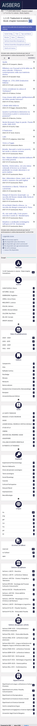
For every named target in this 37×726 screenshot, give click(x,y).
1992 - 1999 (18, 348)
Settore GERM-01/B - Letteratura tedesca (18, 652)
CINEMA (18, 431)
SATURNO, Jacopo (18, 292)
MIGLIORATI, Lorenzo (18, 302)
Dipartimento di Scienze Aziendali (18, 702)
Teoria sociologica (18, 473)
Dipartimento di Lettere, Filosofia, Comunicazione (18, 691)
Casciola (18, 481)
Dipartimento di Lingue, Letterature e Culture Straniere (18, 685)
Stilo (18, 367)
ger (18, 519)
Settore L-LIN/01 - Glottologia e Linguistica (18, 604)
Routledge (18, 374)
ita (18, 512)
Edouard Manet (18, 488)
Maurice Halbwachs (18, 466)
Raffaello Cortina (18, 371)
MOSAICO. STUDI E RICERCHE (18, 417)
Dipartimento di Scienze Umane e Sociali (18, 699)
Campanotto (18, 363)
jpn (18, 530)
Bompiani (18, 392)
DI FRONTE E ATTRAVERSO (18, 446)
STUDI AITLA (18, 427)
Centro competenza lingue (18, 706)
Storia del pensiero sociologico (18, 470)
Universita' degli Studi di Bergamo (18, 713)
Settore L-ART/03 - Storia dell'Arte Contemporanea (18, 594)
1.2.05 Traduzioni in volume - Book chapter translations (18, 272)
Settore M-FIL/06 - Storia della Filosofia (18, 611)
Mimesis (18, 378)
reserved (18, 549)
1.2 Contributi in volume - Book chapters (16, 13)
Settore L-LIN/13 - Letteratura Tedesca (18, 575)
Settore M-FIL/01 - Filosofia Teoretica (18, 608)
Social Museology (18, 477)
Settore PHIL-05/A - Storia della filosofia (18, 634)
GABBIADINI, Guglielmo (18, 295)
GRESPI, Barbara (18, 321)
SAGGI (18, 420)
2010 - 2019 (18, 341)
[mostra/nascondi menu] (35, 15)
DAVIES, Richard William (18, 310)
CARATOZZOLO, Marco (18, 288)
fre (18, 527)
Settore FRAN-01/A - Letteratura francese (18, 649)
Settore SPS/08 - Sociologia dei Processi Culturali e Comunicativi (18, 585)
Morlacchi (18, 381)
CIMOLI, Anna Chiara (18, 299)
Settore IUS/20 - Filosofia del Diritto (18, 589)
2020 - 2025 (18, 338)
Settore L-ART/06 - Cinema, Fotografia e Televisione (18, 579)
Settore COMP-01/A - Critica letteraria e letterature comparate (18, 629)
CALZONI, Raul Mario (18, 313)
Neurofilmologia (18, 495)
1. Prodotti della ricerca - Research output (19, 11)
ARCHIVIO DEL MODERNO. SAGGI (18, 435)
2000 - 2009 (18, 345)
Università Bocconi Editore (18, 396)
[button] (18, 324)
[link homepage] (11, 5)
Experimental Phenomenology (18, 463)
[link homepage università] (7, 15)
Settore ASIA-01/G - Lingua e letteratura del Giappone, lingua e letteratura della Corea (18, 644)
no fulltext (18, 552)
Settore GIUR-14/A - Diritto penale (18, 656)
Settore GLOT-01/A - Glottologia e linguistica (18, 660)
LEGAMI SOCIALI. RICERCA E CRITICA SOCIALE (18, 424)
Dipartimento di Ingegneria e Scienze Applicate (18, 709)
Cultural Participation (18, 484)
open (18, 556)
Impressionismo (18, 492)
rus (18, 523)
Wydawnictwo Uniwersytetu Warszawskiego (18, 389)
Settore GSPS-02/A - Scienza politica (18, 663)
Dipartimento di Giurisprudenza (18, 695)
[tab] (4, 58)
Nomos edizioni (18, 385)
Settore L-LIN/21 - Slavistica (18, 571)
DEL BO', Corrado (18, 317)
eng (18, 516)
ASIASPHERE (18, 438)
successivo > (31, 57)
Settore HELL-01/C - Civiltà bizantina (18, 667)
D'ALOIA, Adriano (18, 306)
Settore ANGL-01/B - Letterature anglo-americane (18, 639)
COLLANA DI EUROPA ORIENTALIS (18, 442)
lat (18, 534)
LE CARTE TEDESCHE (18, 413)
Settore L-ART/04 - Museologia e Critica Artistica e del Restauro (18, 600)
